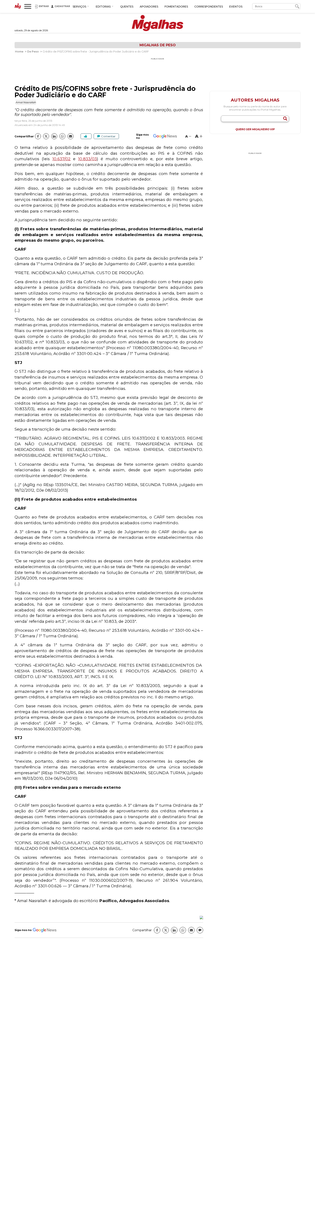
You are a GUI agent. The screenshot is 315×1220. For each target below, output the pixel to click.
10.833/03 (87, 158)
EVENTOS (235, 6)
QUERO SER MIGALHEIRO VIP (255, 129)
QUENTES (126, 6)
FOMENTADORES (176, 6)
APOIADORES (149, 6)
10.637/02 (61, 158)
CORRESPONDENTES (208, 6)
